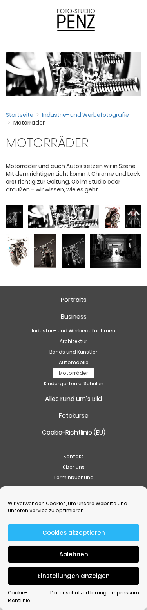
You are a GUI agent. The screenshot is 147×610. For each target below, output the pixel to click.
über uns (74, 467)
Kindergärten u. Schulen (73, 383)
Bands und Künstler (73, 351)
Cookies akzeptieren (73, 533)
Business (74, 316)
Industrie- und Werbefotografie (85, 115)
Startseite (19, 115)
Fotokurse (74, 415)
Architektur (73, 341)
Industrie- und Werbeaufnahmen (73, 330)
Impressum (125, 592)
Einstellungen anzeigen (74, 576)
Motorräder (73, 373)
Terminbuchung (74, 477)
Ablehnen (73, 554)
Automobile (74, 362)
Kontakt (73, 456)
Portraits (74, 299)
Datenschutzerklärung (78, 592)
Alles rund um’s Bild (73, 398)
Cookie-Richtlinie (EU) (73, 432)
